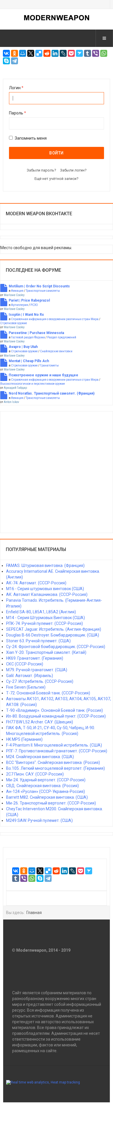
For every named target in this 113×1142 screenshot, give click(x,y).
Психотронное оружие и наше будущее (43, 375)
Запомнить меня (31, 138)
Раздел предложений (61, 337)
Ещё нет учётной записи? (56, 178)
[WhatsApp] (103, 53)
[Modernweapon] (56, 18)
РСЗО (34, 305)
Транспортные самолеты (43, 290)
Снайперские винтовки (56, 351)
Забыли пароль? (41, 170)
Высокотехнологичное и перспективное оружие (32, 383)
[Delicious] (38, 53)
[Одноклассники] (14, 53)
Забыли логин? (73, 170)
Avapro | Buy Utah (23, 347)
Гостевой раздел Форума (28, 337)
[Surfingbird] (79, 53)
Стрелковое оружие (13, 323)
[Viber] (95, 53)
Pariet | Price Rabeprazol (29, 300)
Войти (56, 153)
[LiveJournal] (63, 53)
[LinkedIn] (55, 53)
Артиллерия (19, 305)
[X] (30, 53)
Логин (16, 87)
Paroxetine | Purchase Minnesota (36, 333)
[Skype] (6, 60)
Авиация (17, 290)
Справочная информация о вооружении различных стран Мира (55, 319)
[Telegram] (14, 60)
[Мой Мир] (22, 53)
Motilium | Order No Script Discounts (39, 286)
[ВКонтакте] (6, 53)
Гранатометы (49, 365)
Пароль (17, 113)
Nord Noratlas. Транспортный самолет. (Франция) (51, 393)
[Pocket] (71, 53)
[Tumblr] (87, 53)
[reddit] (46, 53)
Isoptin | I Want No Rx (26, 315)
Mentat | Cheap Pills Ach (29, 361)
